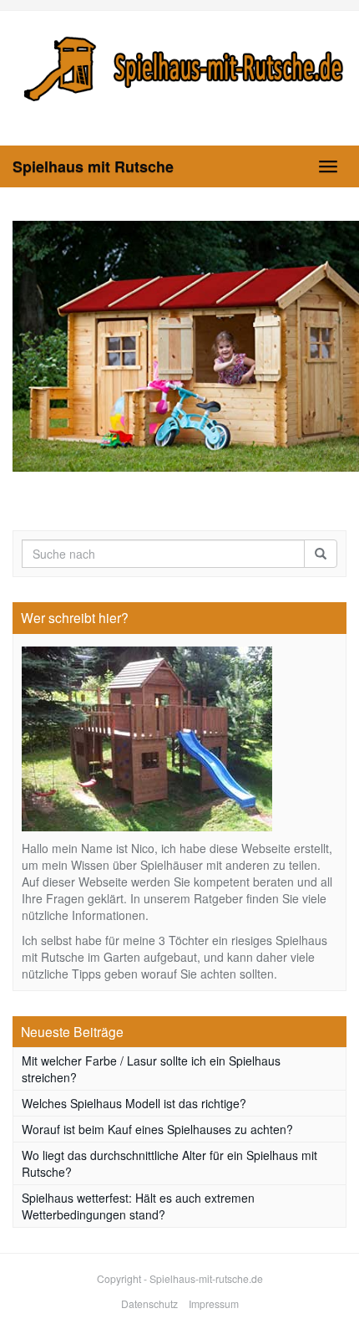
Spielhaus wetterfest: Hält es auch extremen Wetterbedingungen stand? (138, 1206)
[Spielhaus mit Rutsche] (179, 66)
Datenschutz (149, 1303)
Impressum (214, 1303)
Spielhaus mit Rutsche (93, 166)
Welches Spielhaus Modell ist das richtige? (134, 1103)
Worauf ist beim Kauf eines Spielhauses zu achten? (157, 1129)
